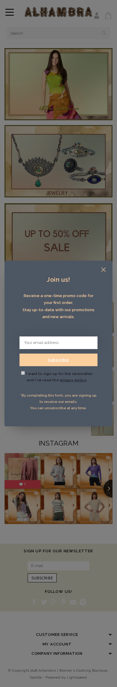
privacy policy (73, 380)
